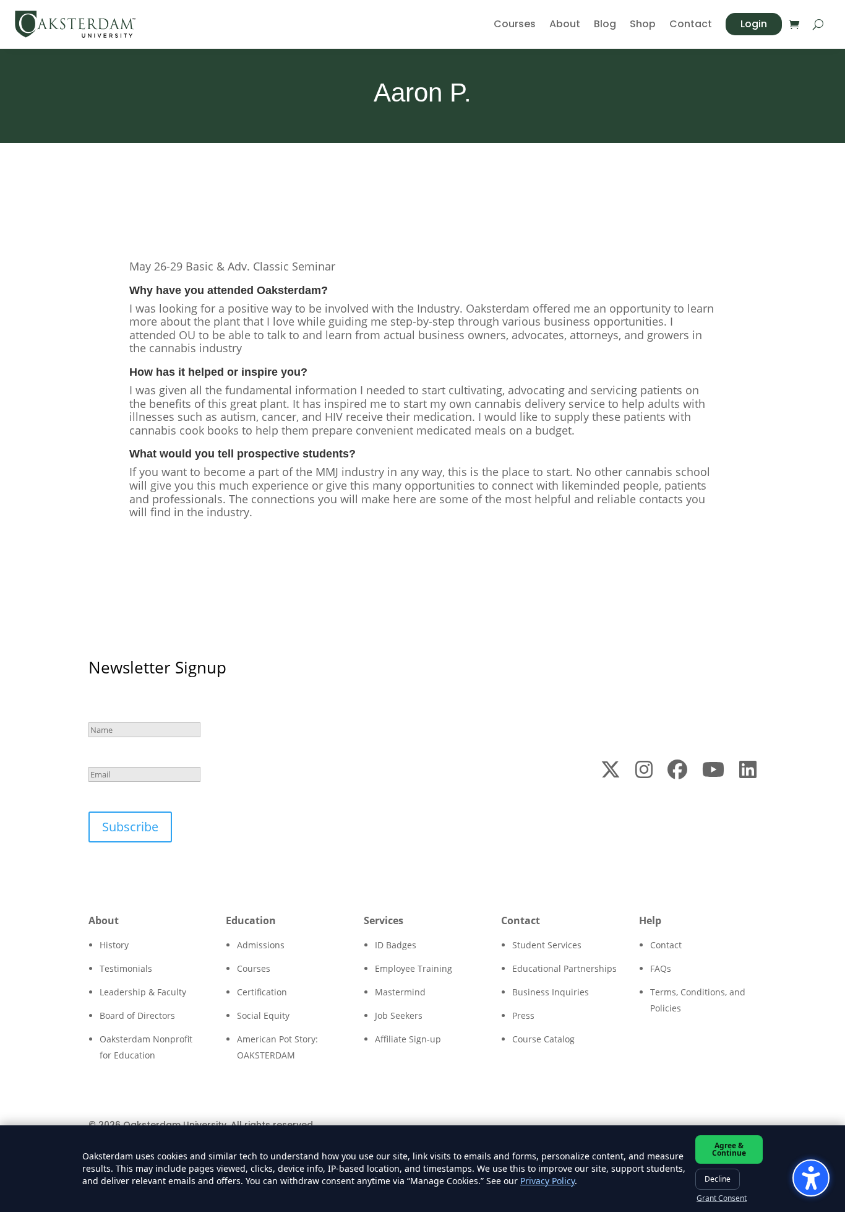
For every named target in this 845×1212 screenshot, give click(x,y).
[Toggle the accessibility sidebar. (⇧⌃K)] (811, 1178)
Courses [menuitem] (515, 24)
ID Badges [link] (395, 945)
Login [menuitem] (753, 24)
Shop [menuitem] (643, 24)
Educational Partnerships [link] (564, 968)
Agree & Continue (729, 1149)
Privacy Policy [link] (547, 1181)
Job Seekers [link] (398, 1015)
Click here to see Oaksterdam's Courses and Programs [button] (422, 544)
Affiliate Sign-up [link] (408, 1039)
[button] (130, 827)
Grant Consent (722, 1198)
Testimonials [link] (126, 968)
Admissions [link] (261, 945)
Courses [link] (253, 968)
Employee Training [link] (413, 968)
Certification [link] (262, 992)
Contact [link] (666, 945)
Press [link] (523, 1015)
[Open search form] (818, 24)
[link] (75, 24)
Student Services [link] (546, 945)
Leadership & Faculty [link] (143, 992)
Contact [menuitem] (690, 24)
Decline (718, 1179)
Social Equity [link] (263, 1015)
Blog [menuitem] (605, 24)
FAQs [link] (660, 968)
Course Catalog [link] (543, 1039)
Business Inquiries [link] (550, 992)
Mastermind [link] (400, 992)
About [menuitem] (564, 24)
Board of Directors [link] (137, 1015)
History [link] (114, 945)
